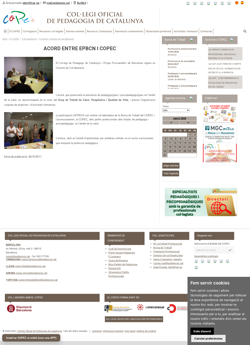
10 (164, 142)
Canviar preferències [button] (208, 338)
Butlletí (81, 2)
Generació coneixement (129, 31)
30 (194, 151)
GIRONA (10, 273)
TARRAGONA (13, 259)
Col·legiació (30, 31)
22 (189, 147)
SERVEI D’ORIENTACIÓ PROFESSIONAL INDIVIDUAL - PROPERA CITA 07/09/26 (222, 54)
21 (184, 147)
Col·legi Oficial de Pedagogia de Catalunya (39, 331)
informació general (113, 331)
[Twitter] (209, 3)
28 (184, 151)
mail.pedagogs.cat (58, 2)
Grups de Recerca (118, 260)
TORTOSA (12, 279)
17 (164, 147)
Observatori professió (158, 31)
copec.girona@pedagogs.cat (31, 273)
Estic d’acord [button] (202, 331)
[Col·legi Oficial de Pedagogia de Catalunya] (80, 17)
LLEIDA (10, 266)
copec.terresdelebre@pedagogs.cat (38, 279)
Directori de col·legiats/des (168, 255)
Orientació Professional (166, 251)
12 (175, 142)
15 (189, 142)
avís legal (130, 331)
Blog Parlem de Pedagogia (122, 264)
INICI (5, 39)
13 (180, 142)
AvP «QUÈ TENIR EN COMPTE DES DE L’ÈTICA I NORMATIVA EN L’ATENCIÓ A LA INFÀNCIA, (224, 68)
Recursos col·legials (51, 31)
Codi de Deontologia (119, 248)
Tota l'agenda (170, 173)
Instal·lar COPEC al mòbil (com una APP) (31, 337)
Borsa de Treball (162, 247)
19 (175, 147)
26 (175, 151)
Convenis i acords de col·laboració (56, 39)
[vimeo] (230, 3)
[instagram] (223, 3)
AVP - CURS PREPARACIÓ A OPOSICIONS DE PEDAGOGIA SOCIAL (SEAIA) (223, 82)
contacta (96, 331)
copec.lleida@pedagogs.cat (30, 266)
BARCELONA (13, 244)
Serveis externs (75, 31)
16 (194, 142)
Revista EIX (114, 268)
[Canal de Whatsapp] (196, 3)
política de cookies (146, 331)
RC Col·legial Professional (167, 243)
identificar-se (31, 2)
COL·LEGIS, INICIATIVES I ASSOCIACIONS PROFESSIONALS (134, 319)
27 (180, 151)
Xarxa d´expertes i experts (167, 259)
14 (184, 142)
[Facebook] (203, 3)
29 (189, 151)
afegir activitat (171, 165)
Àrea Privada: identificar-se (167, 267)
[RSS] (189, 3)
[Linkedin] (216, 3)
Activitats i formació (186, 31)
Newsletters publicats (206, 256)
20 (180, 147)
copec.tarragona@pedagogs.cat (38, 259)
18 (170, 147)
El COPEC (14, 31)
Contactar (206, 31)
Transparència (29, 39)
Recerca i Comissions (99, 31)
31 (164, 155)
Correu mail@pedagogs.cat (168, 263)
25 (170, 151)
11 (170, 142)
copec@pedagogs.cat (18, 256)
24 (164, 151)
